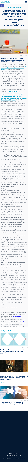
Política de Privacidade (14, 453)
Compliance (19, 455)
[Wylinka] (14, 2)
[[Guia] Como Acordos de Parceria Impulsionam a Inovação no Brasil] (14, 392)
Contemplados (16, 316)
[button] (2, 5)
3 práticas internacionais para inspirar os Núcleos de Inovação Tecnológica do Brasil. (14, 351)
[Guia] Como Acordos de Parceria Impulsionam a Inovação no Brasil (11, 403)
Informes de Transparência (11, 455)
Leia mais (2, 356)
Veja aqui (22, 321)
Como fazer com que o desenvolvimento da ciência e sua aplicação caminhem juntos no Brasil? (14, 377)
